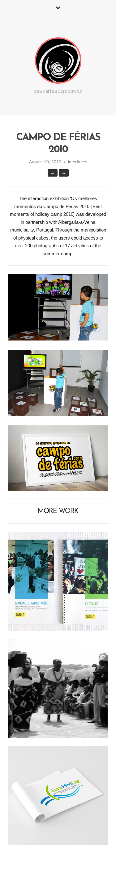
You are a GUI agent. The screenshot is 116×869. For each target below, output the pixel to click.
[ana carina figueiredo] (58, 61)
